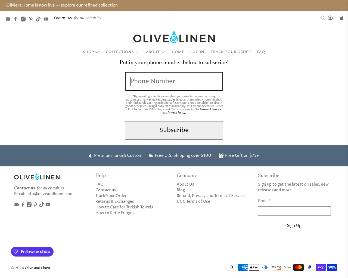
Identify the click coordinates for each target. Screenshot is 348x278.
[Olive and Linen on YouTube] (47, 20)
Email (264, 201)
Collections (120, 51)
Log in (197, 51)
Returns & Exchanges (114, 201)
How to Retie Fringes (114, 212)
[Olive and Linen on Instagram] (24, 20)
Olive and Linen (37, 268)
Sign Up (294, 225)
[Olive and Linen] (174, 36)
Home (178, 51)
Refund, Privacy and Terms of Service (211, 195)
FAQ (261, 51)
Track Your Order (231, 51)
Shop (88, 51)
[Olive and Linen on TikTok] (40, 20)
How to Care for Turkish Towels (124, 207)
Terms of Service (210, 109)
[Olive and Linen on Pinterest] (32, 20)
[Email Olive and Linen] (9, 20)
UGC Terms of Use (193, 201)
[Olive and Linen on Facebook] (17, 20)
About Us (185, 184)
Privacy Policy (176, 113)
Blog (181, 190)
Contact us (105, 190)
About (153, 51)
